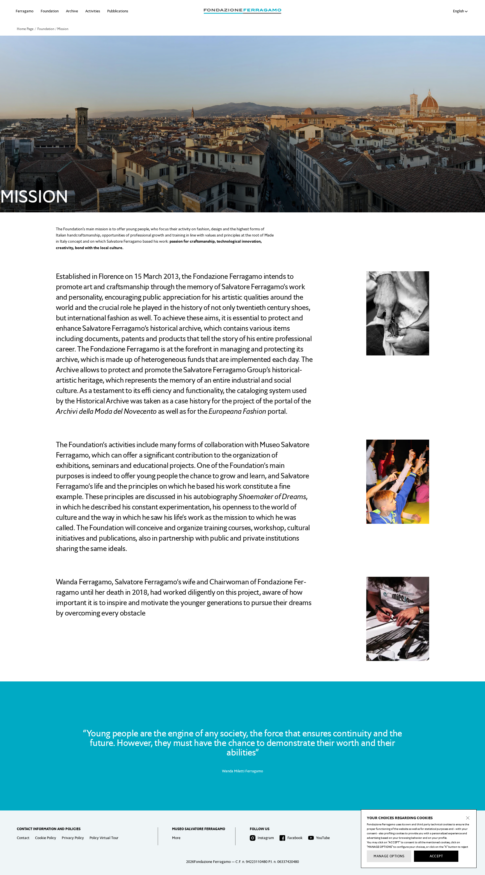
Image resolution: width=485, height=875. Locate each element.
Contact (23, 837)
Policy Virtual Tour (104, 837)
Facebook (295, 837)
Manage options (389, 856)
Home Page (25, 29)
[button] (461, 11)
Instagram (266, 837)
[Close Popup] (467, 818)
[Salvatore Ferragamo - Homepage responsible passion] (242, 11)
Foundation (50, 11)
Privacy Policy (73, 837)
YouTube (323, 837)
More (176, 837)
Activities (92, 11)
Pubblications (117, 11)
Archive (72, 11)
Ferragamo (24, 11)
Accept (436, 856)
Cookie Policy (45, 837)
